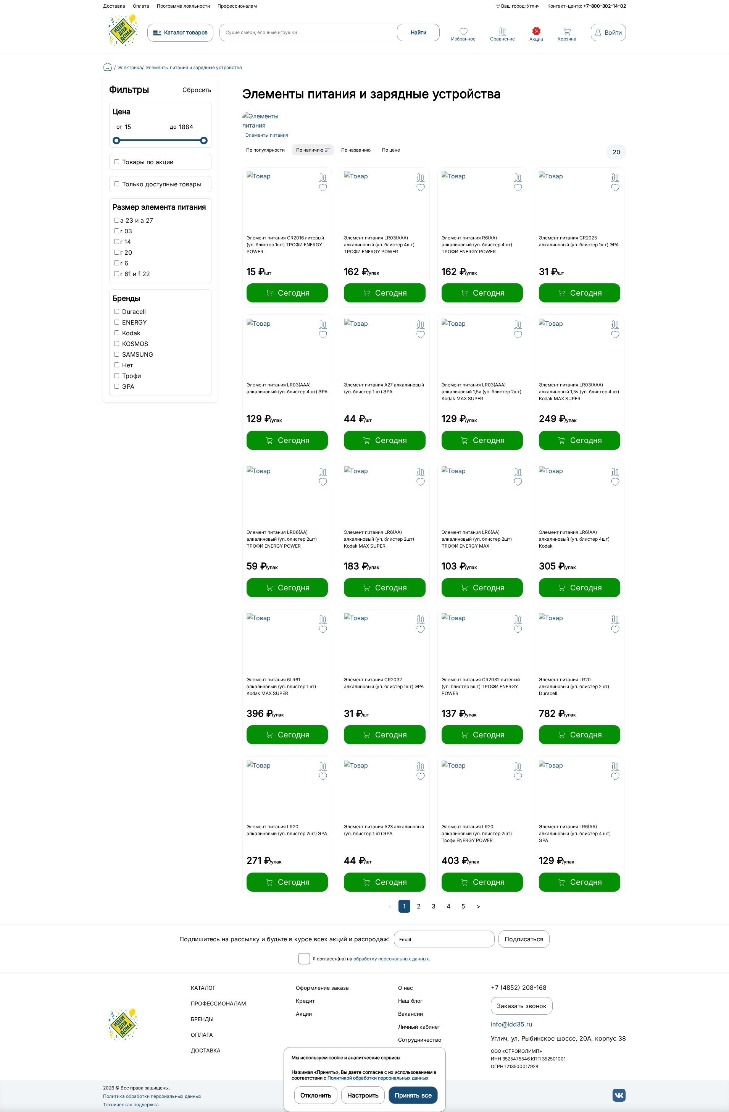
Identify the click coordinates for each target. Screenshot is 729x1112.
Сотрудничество (419, 1039)
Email (405, 939)
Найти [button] (418, 32)
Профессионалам (237, 6)
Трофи (130, 376)
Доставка (114, 6)
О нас (405, 987)
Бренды (202, 1019)
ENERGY (133, 322)
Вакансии (410, 1013)
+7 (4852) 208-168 (519, 987)
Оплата (141, 6)
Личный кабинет (419, 1026)
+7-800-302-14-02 (604, 6)
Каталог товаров (186, 32)
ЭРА (127, 386)
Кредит (305, 1000)
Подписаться (524, 939)
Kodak (130, 333)
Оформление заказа (322, 987)
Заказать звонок (522, 1006)
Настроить (363, 1095)
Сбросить (196, 90)
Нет (126, 365)
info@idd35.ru (511, 1024)
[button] (323, 177)
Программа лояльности (183, 6)
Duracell (133, 311)
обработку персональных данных (391, 959)
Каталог (203, 987)
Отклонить (315, 1095)
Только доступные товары (160, 184)
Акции (304, 1013)
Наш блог (410, 1000)
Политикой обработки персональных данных (378, 1078)
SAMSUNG (136, 354)
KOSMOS (134, 344)
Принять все (413, 1095)
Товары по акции (146, 162)
